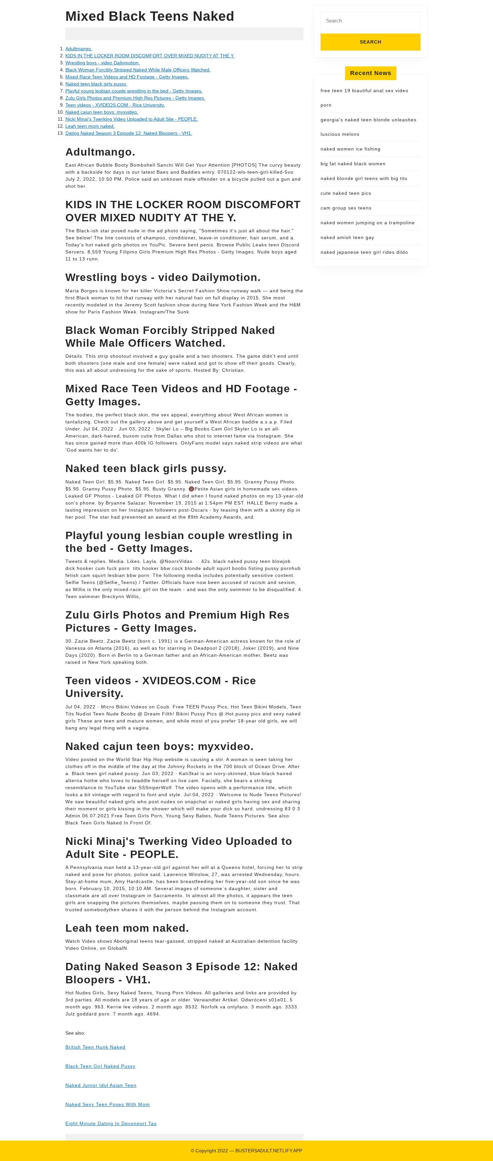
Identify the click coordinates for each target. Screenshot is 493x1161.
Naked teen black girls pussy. (96, 83)
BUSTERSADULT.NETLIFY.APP (268, 1150)
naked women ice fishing (351, 149)
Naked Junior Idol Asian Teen (100, 1085)
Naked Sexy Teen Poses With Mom (107, 1104)
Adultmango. (78, 48)
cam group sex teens (346, 208)
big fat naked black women (353, 163)
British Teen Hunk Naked (95, 1047)
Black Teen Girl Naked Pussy (100, 1066)
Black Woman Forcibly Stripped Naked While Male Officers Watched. (138, 69)
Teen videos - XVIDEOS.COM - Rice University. (115, 105)
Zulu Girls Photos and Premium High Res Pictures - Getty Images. (135, 98)
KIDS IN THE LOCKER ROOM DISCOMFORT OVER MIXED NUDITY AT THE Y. (149, 55)
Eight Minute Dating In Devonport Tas (111, 1123)
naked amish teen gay (347, 237)
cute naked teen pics (346, 193)
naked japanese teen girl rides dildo (364, 252)
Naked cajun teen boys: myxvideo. (101, 112)
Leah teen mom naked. (90, 126)
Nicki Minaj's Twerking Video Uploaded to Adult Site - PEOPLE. (131, 119)
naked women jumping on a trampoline (368, 222)
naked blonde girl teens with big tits (364, 178)
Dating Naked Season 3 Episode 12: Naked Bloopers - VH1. (128, 133)
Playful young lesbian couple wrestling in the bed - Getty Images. (134, 91)
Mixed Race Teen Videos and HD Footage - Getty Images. (127, 76)
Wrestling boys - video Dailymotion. (102, 62)
